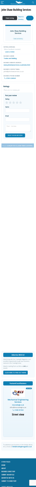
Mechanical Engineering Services (18, 401)
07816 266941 (11, 78)
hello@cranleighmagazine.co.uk (22, 447)
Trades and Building (10, 58)
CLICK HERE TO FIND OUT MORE (15, 372)
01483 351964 (19, 410)
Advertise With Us (7, 478)
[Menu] (2, 2)
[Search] (33, 2)
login (10, 146)
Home (3, 465)
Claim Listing (10, 18)
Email (7, 116)
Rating (7, 99)
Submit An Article (7, 475)
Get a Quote (29, 18)
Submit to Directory (8, 481)
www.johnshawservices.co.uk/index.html (17, 65)
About (3, 468)
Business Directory (8, 471)
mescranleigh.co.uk (18, 405)
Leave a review (9, 52)
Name (7, 107)
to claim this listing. (23, 146)
